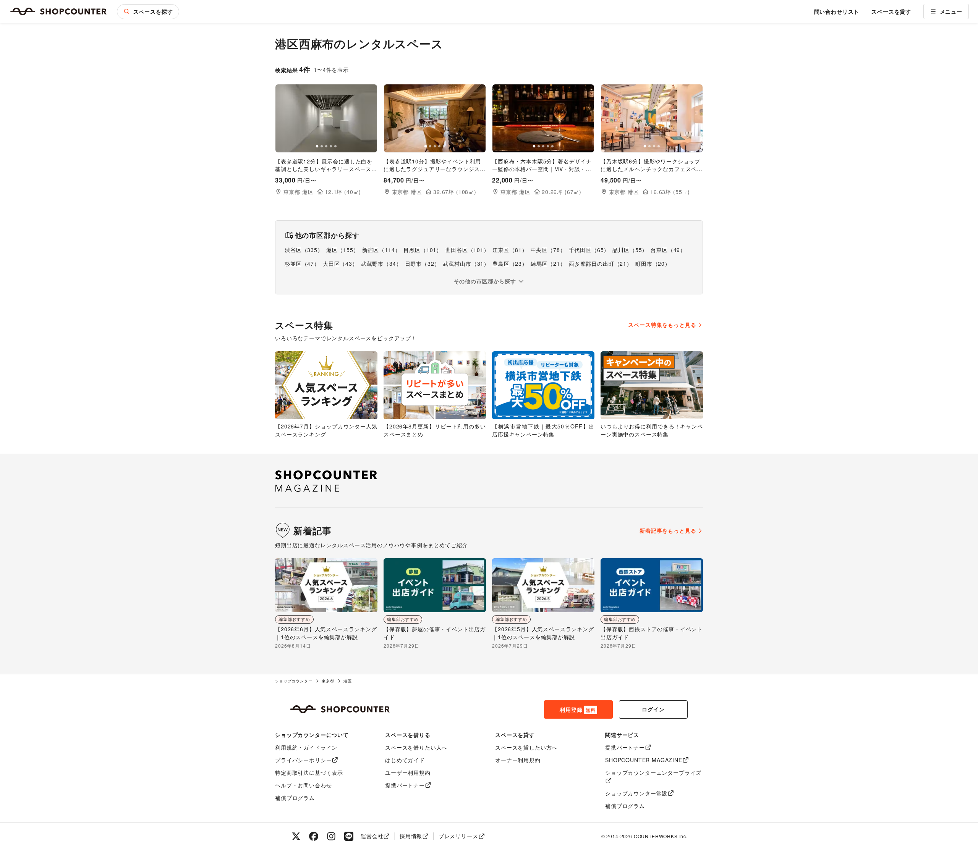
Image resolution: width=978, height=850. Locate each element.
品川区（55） (630, 250)
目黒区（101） (422, 250)
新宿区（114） (381, 250)
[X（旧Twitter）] (296, 836)
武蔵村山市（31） (466, 263)
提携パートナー (405, 785)
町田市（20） (652, 263)
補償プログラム (295, 798)
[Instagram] (331, 836)
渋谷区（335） (304, 250)
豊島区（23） (510, 263)
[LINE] (349, 836)
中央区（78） (548, 250)
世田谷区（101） (467, 250)
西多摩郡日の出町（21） (600, 263)
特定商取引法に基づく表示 (309, 772)
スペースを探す (153, 11)
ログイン (653, 709)
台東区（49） (668, 250)
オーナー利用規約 (518, 760)
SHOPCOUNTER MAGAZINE (643, 760)
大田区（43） (340, 263)
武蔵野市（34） (381, 263)
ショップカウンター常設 (636, 793)
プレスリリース (458, 836)
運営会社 (372, 836)
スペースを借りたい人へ (416, 747)
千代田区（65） (589, 250)
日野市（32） (422, 263)
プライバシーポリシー (303, 760)
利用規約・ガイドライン (306, 747)
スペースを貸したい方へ (526, 747)
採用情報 (411, 836)
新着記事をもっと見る (668, 530)
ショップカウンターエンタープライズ (653, 772)
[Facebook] (313, 836)
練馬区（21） (548, 263)
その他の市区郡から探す (485, 281)
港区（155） (342, 250)
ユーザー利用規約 (408, 772)
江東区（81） (510, 250)
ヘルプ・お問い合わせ (303, 785)
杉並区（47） (302, 263)
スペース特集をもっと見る (662, 324)
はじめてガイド (405, 760)
